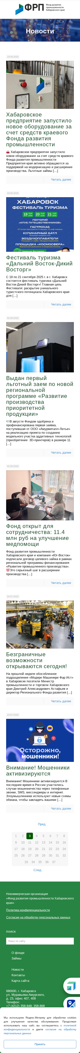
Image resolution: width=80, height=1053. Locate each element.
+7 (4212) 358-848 (19, 1006)
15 (57, 842)
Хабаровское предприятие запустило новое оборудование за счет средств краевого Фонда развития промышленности (39, 129)
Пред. (42, 824)
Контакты (18, 975)
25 (16, 855)
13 (43, 842)
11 (29, 842)
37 (53, 862)
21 (43, 849)
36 (47, 862)
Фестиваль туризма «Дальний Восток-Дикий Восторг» (39, 263)
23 (57, 849)
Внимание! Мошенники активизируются (38, 770)
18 (23, 849)
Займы (16, 958)
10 (23, 842)
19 (29, 849)
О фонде (18, 953)
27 (29, 855)
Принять (40, 1044)
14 (50, 842)
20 (36, 849)
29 (43, 855)
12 (36, 842)
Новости (18, 969)
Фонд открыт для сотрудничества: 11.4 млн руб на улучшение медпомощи (37, 535)
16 (64, 842)
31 (57, 855)
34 (33, 862)
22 (50, 849)
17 (16, 849)
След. (37, 870)
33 (26, 862)
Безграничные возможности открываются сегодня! (36, 660)
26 (23, 855)
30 (50, 855)
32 (64, 855)
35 (40, 862)
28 (36, 855)
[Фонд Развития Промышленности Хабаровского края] (40, 9)
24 (64, 849)
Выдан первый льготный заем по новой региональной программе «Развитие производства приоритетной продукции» (39, 396)
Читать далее (61, 179)
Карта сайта (20, 981)
